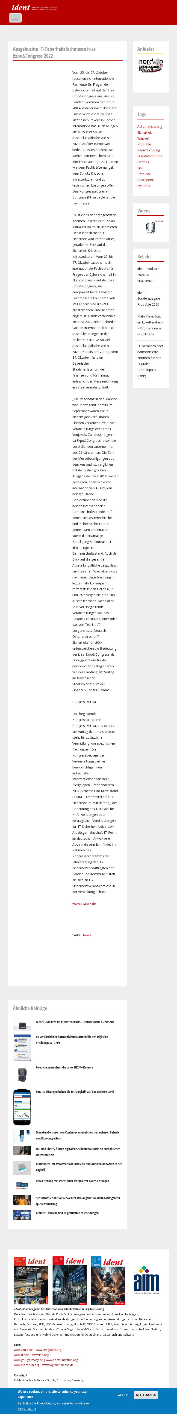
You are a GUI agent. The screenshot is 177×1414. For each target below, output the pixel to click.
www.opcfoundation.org (62, 1360)
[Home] (34, 7)
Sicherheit (144, 132)
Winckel (143, 138)
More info (27, 1409)
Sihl (139, 168)
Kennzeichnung (148, 150)
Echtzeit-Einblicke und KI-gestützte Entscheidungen (67, 1213)
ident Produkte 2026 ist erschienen (148, 274)
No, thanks (146, 1395)
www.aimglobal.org (49, 1350)
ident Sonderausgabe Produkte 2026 (149, 298)
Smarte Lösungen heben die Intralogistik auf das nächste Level (75, 1091)
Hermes (143, 162)
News (87, 935)
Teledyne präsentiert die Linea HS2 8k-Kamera (64, 1067)
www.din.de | (23, 1355)
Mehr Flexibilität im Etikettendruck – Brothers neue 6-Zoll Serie (75, 1022)
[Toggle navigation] (15, 18)
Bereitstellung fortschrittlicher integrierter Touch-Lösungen (72, 1181)
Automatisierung (149, 126)
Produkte (144, 144)
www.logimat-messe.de (58, 1365)
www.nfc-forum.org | (28, 1365)
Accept (124, 1395)
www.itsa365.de (84, 903)
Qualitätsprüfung (149, 156)
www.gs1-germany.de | (30, 1360)
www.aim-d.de (23, 1350)
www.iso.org (40, 1355)
